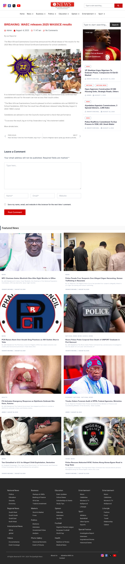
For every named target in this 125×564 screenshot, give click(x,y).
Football (87, 46)
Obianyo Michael (7, 289)
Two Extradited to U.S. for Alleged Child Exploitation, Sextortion (28, 462)
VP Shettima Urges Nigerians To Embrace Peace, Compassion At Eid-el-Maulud (101, 72)
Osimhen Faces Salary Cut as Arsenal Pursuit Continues (94, 53)
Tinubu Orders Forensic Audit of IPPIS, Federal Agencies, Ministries (93, 401)
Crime (67, 458)
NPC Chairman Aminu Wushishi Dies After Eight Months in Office (29, 278)
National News (101, 85)
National (89, 85)
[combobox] (98, 6)
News (92, 46)
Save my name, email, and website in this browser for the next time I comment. (39, 204)
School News (88, 336)
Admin (4, 412)
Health (4, 397)
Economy (69, 397)
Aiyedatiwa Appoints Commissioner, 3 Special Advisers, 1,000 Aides (101, 106)
